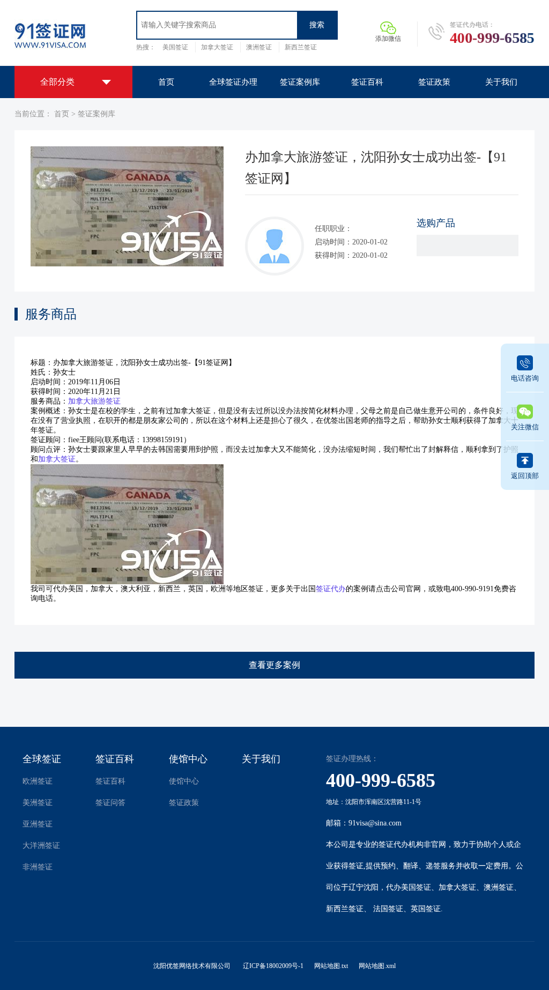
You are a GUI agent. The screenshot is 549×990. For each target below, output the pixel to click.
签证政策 (184, 803)
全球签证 (42, 759)
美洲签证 (38, 803)
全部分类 (57, 81)
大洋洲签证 (41, 846)
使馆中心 (188, 759)
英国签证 (426, 909)
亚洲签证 (38, 824)
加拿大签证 (217, 47)
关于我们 (261, 759)
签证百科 (114, 759)
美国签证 (175, 47)
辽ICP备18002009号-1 (273, 966)
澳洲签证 (259, 47)
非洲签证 (38, 867)
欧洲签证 (38, 781)
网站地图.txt (331, 966)
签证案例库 (96, 114)
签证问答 (110, 803)
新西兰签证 (301, 47)
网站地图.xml (377, 966)
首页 (61, 114)
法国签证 (388, 909)
